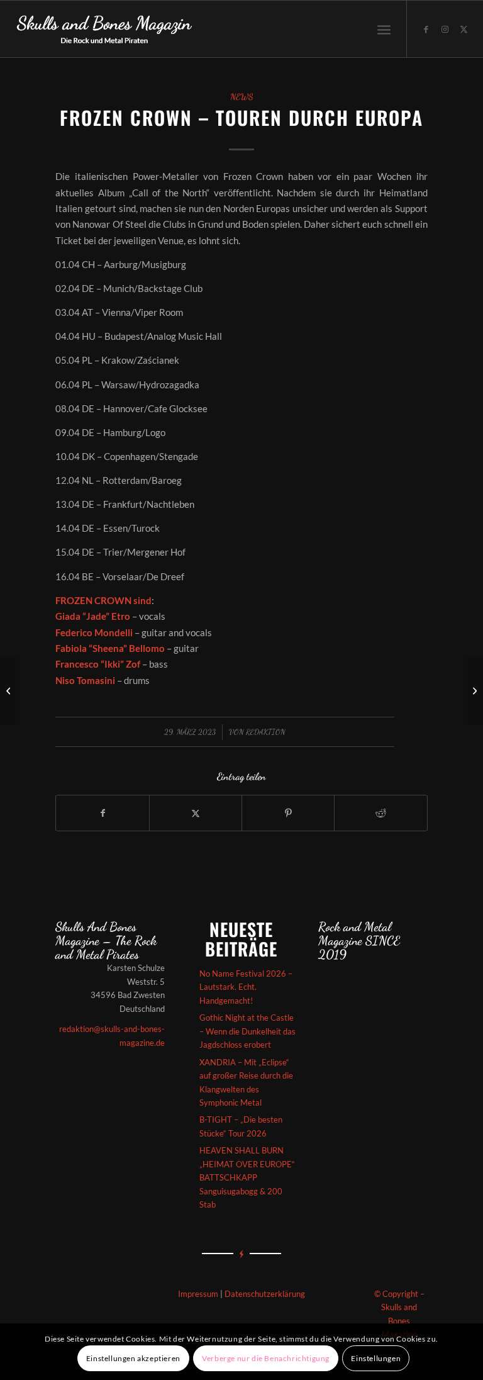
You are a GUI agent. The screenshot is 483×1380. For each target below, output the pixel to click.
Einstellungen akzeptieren (133, 1358)
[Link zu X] (464, 29)
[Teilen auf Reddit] (380, 813)
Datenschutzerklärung (265, 1294)
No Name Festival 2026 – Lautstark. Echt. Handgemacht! (245, 987)
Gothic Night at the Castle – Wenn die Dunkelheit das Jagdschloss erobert (247, 1031)
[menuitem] (384, 29)
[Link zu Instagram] (445, 29)
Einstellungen (376, 1358)
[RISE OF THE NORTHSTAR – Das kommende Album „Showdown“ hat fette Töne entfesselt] (9, 690)
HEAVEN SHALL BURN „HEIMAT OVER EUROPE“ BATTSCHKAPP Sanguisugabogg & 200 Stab (247, 1177)
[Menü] (384, 29)
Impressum (198, 1294)
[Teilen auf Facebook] (102, 813)
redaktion (266, 731)
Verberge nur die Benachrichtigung (266, 1358)
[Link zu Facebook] (426, 29)
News (241, 97)
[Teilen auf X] (196, 813)
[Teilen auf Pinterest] (288, 813)
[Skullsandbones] (105, 29)
